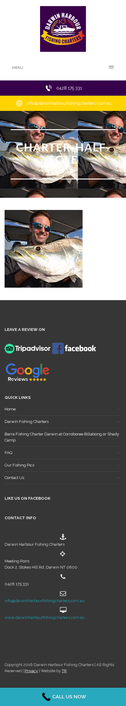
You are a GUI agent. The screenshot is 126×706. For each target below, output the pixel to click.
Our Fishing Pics (19, 465)
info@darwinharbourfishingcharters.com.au (44, 600)
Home (10, 409)
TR (64, 671)
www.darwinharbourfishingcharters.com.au (45, 617)
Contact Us (14, 477)
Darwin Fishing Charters (27, 421)
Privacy (31, 671)
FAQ (8, 452)
